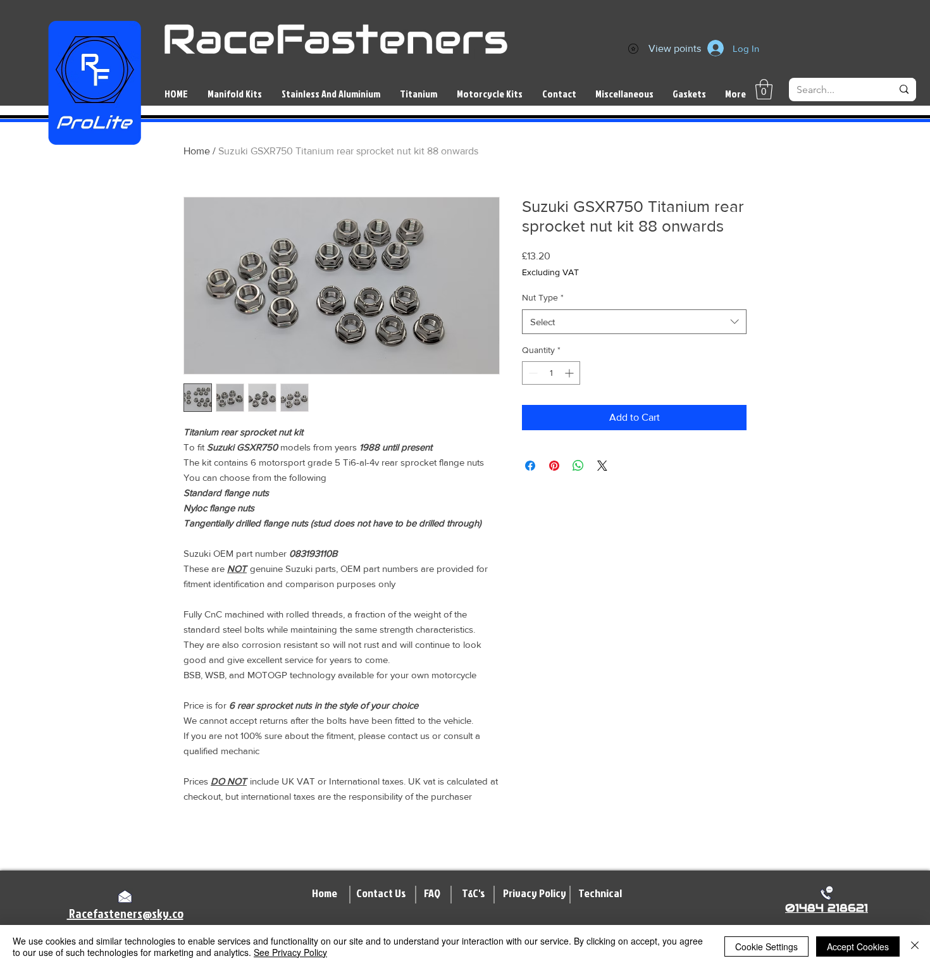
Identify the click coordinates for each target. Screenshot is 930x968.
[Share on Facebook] (530, 465)
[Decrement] (532, 373)
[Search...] (904, 89)
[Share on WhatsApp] (578, 465)
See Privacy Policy (290, 952)
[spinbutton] (551, 373)
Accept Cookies (858, 946)
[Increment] (570, 373)
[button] (763, 89)
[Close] (914, 946)
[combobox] (634, 321)
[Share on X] (602, 465)
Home (196, 151)
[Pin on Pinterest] (554, 465)
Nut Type (543, 297)
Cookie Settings (766, 946)
